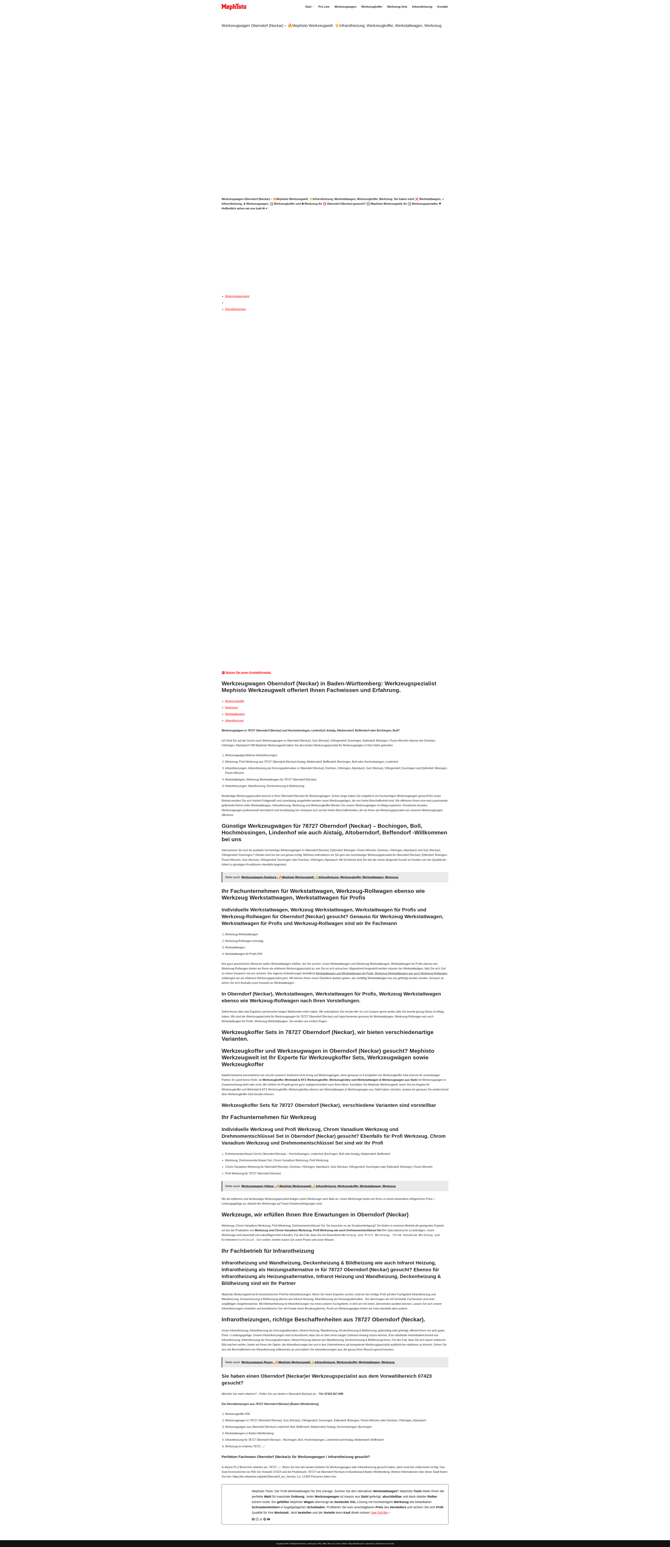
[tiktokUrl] (260, 1519)
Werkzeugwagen (345, 6)
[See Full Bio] (389, 1512)
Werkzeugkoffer (371, 6)
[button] (313, 6)
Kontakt (442, 6)
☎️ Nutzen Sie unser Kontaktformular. (246, 672)
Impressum (370, 1544)
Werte (344, 1544)
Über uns (331, 1544)
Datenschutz (381, 1544)
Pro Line (324, 6)
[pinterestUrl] (264, 1519)
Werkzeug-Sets (397, 6)
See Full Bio (379, 1512)
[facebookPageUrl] (253, 1519)
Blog (350, 1544)
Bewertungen (358, 1544)
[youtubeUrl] (268, 1519)
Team (338, 1544)
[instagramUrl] (257, 1519)
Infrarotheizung (422, 6)
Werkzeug (231, 707)
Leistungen (311, 1544)
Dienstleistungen (235, 309)
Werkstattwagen (235, 714)
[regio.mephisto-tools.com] (234, 6)
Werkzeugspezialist (237, 296)
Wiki (324, 1544)
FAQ (319, 1544)
